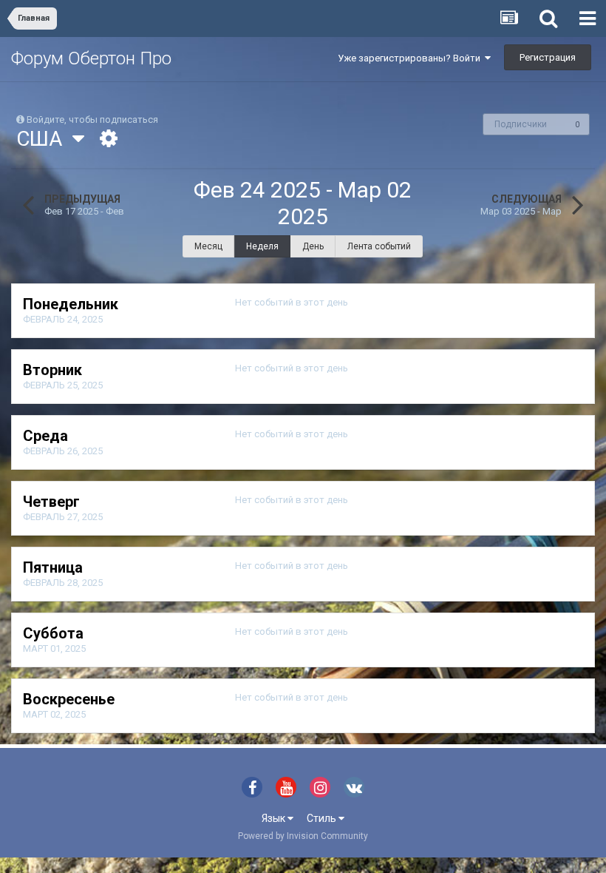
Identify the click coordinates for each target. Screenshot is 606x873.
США (44, 139)
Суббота (53, 633)
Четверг (51, 501)
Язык (274, 818)
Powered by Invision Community (303, 836)
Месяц (208, 246)
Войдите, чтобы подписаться (92, 119)
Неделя (262, 246)
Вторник (52, 370)
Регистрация (548, 57)
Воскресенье (69, 699)
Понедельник (70, 304)
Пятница (53, 567)
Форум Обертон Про (91, 58)
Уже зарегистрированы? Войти (411, 58)
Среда (45, 436)
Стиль (322, 818)
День (313, 246)
